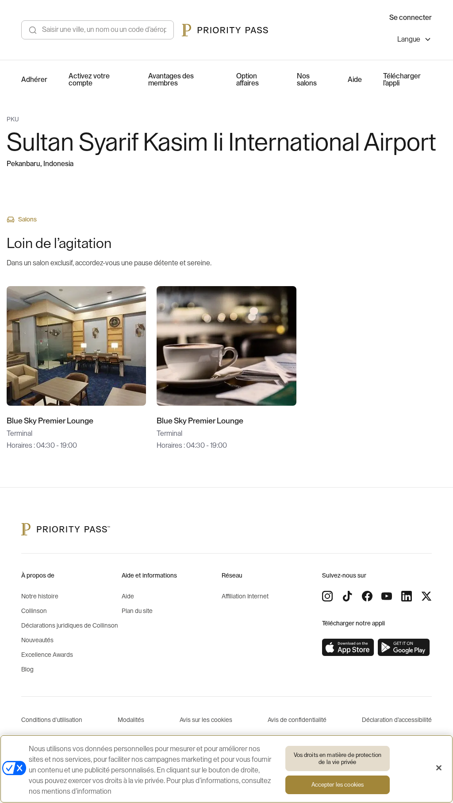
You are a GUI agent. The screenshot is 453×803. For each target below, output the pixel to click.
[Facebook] (367, 596)
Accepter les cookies (337, 784)
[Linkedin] (406, 596)
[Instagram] (327, 596)
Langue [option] (408, 39)
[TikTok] (347, 596)
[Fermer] (439, 768)
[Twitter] (426, 596)
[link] (348, 647)
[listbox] (414, 40)
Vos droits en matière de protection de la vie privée (338, 758)
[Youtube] (386, 596)
